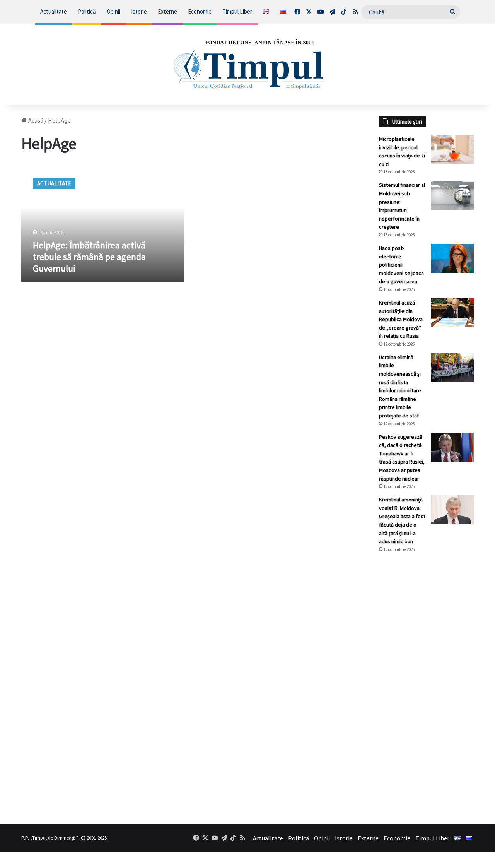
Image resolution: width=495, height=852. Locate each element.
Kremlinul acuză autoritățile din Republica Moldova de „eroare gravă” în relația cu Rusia (401, 319)
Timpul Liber (237, 11)
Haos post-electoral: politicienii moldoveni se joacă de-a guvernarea (401, 265)
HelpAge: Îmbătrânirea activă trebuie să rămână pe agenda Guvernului (89, 256)
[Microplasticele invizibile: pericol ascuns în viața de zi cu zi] (452, 149)
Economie (200, 11)
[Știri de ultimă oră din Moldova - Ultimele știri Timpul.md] (248, 64)
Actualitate (53, 11)
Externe (167, 11)
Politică (87, 11)
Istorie (139, 11)
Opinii (113, 11)
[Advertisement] (426, 688)
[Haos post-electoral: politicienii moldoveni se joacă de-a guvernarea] (452, 258)
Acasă (35, 120)
